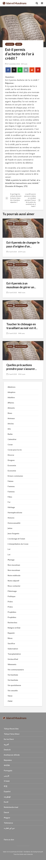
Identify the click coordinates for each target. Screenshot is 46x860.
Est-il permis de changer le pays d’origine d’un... (23, 244)
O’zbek (7, 781)
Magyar (7, 817)
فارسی (6, 776)
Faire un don (9, 839)
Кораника (8, 760)
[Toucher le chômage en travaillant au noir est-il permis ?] (23, 309)
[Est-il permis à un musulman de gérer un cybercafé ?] (23, 269)
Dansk (6, 812)
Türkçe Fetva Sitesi (11, 734)
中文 (5, 786)
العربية (6, 744)
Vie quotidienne (21, 224)
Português (8, 770)
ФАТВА (7, 765)
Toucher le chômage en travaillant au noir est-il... (22, 326)
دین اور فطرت (9, 828)
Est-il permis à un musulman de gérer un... (21, 285)
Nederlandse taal (11, 807)
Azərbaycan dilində (12, 755)
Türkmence (8, 823)
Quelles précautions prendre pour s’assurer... (21, 367)
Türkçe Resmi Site (11, 729)
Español (7, 791)
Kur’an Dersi (9, 739)
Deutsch (7, 749)
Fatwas (18, 44)
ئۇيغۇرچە (7, 797)
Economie (10, 44)
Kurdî (6, 802)
